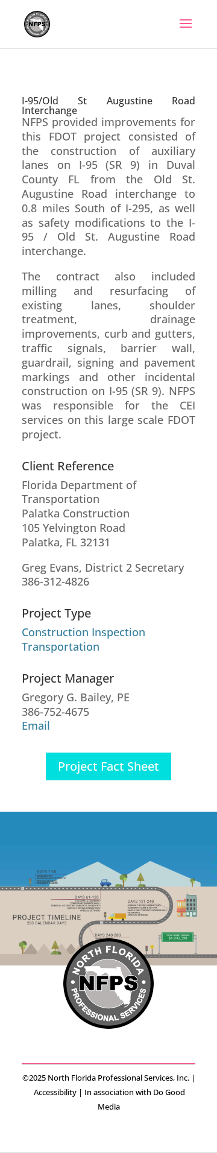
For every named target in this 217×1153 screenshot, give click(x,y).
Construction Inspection (83, 632)
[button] (185, 31)
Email (36, 725)
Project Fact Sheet (108, 766)
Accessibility (55, 1092)
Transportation (60, 646)
